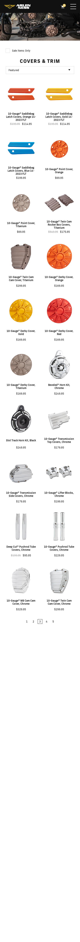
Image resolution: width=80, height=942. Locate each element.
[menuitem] (17, 7)
